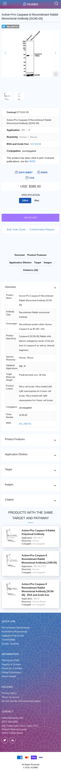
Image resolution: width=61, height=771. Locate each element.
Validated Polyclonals (13, 635)
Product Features (37, 255)
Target (37, 262)
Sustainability (9, 639)
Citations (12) (30, 270)
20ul (36, 200)
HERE (32, 161)
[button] (5, 53)
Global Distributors (11, 672)
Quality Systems (10, 643)
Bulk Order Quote (16, 229)
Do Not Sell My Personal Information (21, 701)
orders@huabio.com (12, 717)
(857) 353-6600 (10, 721)
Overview (19, 255)
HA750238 (35, 144)
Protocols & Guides (12, 668)
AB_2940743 (25, 424)
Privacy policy (9, 693)
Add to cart (30, 218)
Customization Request (41, 229)
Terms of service (10, 697)
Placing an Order (11, 660)
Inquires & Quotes (11, 664)
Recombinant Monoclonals (16, 627)
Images (48, 262)
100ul (25, 200)
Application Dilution (20, 262)
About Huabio (9, 676)
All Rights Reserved (30, 764)
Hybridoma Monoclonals (14, 631)
